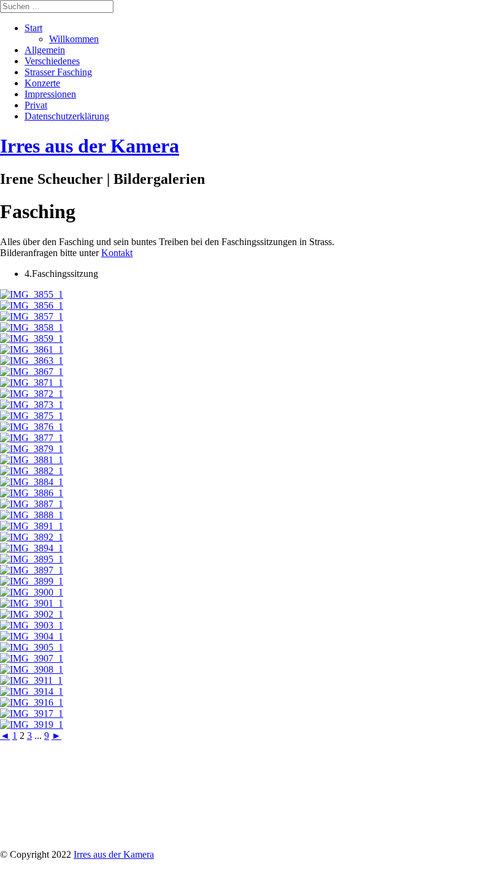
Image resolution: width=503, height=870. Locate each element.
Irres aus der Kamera (114, 854)
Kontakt (116, 253)
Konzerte (42, 83)
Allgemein (45, 50)
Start (33, 28)
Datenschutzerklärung (67, 116)
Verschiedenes (52, 61)
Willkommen (74, 39)
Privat (36, 105)
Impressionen (50, 94)
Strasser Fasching (58, 72)
